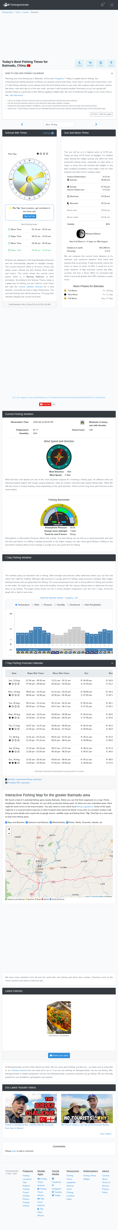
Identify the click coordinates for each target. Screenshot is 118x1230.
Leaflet (87, 896)
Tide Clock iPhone (40, 1212)
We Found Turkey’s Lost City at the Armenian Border (85, 1125)
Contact (105, 1175)
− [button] (9, 833)
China (18, 12)
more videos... (106, 1134)
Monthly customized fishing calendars (25, 779)
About (104, 1179)
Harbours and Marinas (38, 822)
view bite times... (17, 95)
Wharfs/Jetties (58, 822)
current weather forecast (30, 286)
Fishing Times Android (42, 1182)
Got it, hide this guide (103, 114)
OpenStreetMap (97, 896)
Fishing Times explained (71, 1178)
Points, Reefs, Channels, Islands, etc (85, 822)
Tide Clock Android (40, 1202)
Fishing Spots (7, 12)
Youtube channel (19, 1070)
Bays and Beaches (16, 822)
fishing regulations (85, 806)
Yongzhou (59, 78)
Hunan (25, 12)
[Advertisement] (59, 35)
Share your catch (60, 1055)
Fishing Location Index (70, 1195)
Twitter (57, 1195)
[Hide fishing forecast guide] (112, 73)
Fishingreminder (19, 4)
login (14, 1151)
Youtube (58, 1192)
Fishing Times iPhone (41, 1192)
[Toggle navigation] (112, 5)
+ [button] (9, 829)
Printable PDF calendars (19, 782)
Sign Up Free (29, 216)
